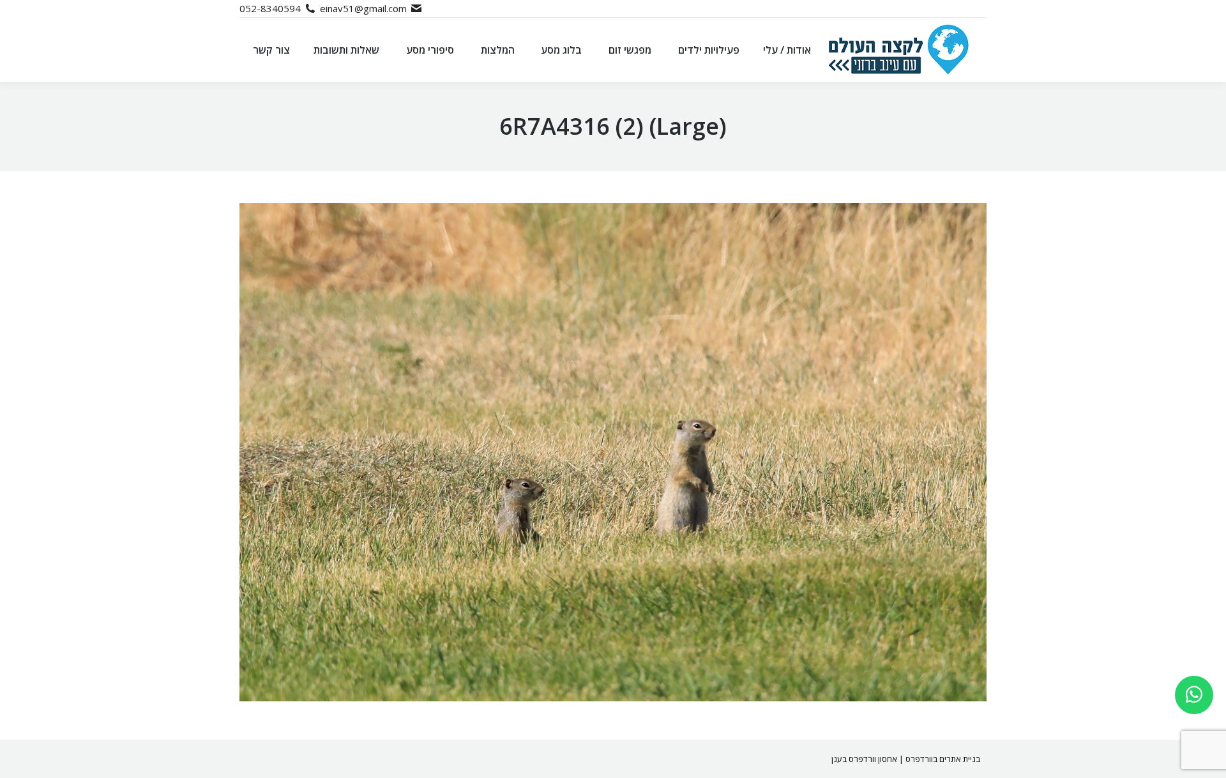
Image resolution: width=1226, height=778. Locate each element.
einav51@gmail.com (363, 8)
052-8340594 (270, 8)
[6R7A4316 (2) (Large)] (613, 452)
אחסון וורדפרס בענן (864, 759)
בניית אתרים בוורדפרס (942, 759)
